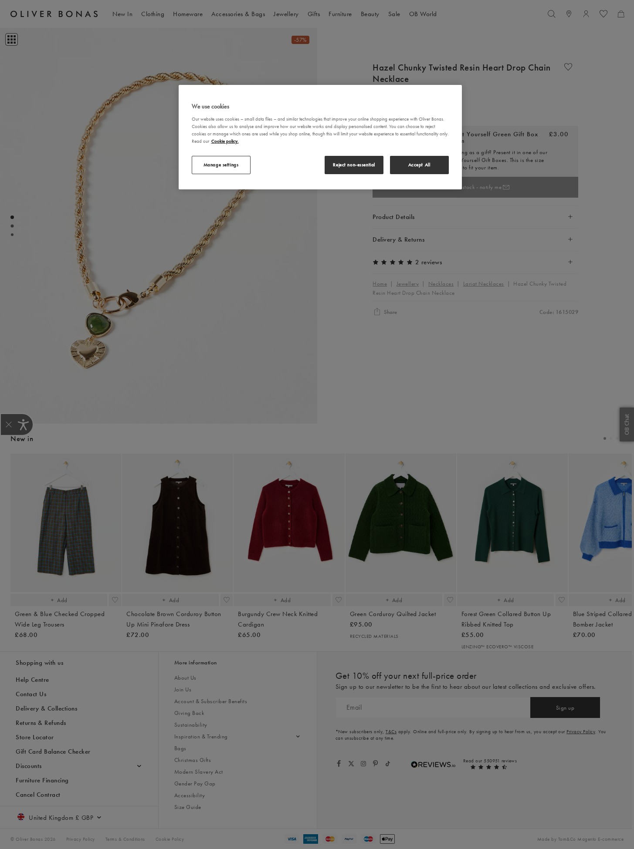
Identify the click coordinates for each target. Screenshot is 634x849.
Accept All (419, 165)
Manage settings (221, 165)
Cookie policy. (225, 141)
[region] (320, 137)
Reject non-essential (354, 165)
